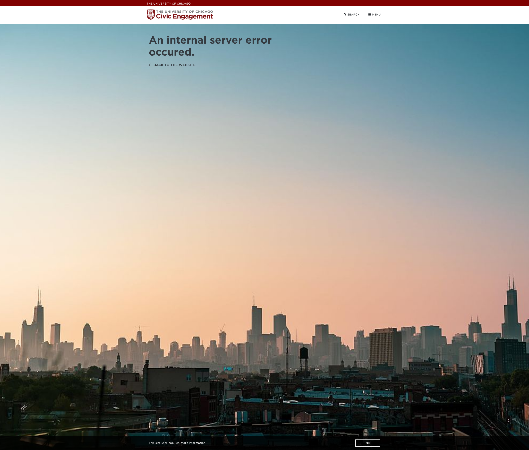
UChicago (169, 3)
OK (368, 443)
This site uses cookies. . (177, 442)
